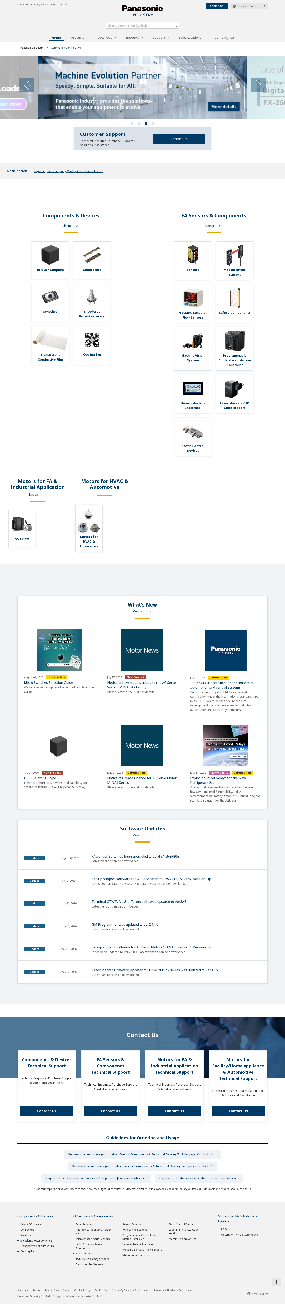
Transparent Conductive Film (37, 1246)
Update (34, 858)
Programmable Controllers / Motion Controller (139, 1237)
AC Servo (226, 1229)
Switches (25, 1235)
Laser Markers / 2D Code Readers (184, 1231)
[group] (142, 87)
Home (56, 37)
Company (222, 37)
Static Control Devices (182, 1224)
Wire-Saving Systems (135, 1229)
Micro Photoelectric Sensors (93, 1239)
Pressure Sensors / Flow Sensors (142, 1250)
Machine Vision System (182, 1239)
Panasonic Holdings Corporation (173, 1290)
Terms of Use (41, 1290)
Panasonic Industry (31, 48)
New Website (219, 772)
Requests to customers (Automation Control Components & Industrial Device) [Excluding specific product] (140, 1154)
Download (105, 37)
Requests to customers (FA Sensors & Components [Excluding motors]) (95, 1178)
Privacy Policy (61, 1290)
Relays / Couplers (30, 1224)
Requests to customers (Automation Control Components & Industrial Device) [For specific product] (140, 1166)
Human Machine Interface (137, 1244)
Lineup (67, 226)
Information (56, 677)
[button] (132, 123)
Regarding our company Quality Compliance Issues (68, 171)
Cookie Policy (82, 1290)
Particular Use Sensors (89, 1264)
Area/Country (260, 1294)
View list (138, 611)
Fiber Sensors (84, 1224)
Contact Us (216, 6)
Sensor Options (131, 1224)
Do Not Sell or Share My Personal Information (122, 1290)
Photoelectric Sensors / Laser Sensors (93, 1231)
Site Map (22, 1290)
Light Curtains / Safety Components (89, 1246)
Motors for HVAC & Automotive (239, 1234)
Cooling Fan (27, 1251)
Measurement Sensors (136, 1255)
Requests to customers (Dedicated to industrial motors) (197, 1178)
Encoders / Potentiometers (36, 1240)
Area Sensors (84, 1253)
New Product (135, 677)
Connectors (27, 1229)
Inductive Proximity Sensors (92, 1259)
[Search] (175, 25)
